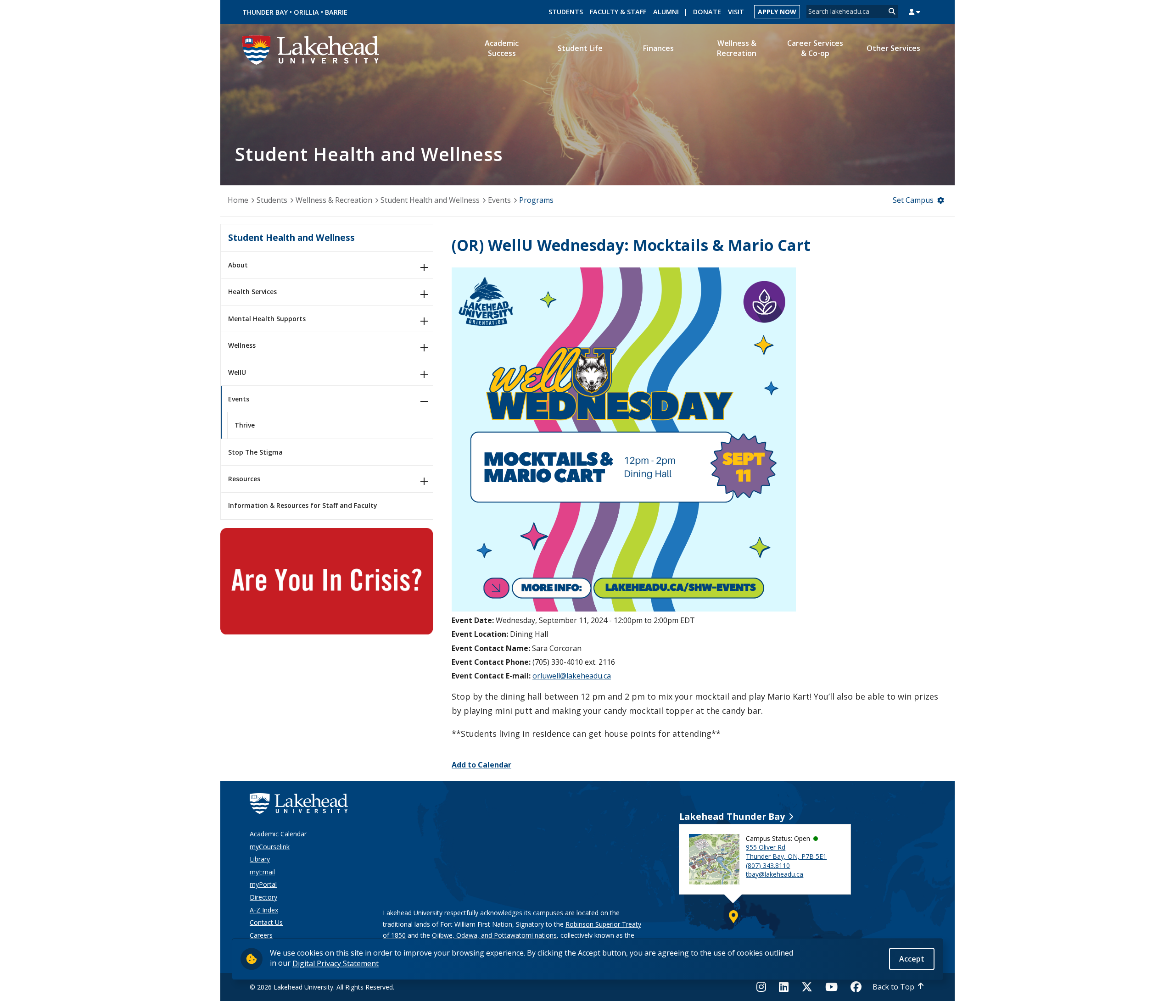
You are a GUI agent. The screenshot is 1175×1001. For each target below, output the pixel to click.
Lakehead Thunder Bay (732, 816)
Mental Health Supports (267, 318)
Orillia (306, 12)
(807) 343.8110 (768, 865)
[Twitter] (807, 987)
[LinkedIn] (783, 987)
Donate (707, 11)
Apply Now (777, 11)
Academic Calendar (278, 833)
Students (565, 11)
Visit (736, 11)
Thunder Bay (265, 12)
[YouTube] (831, 987)
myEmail (262, 872)
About (238, 265)
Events (499, 200)
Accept (911, 958)
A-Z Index (264, 910)
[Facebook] (856, 987)
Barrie (336, 12)
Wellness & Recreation (334, 200)
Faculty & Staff (618, 11)
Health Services (252, 291)
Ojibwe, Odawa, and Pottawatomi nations (494, 935)
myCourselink (270, 846)
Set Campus (913, 200)
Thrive (245, 425)
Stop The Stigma (255, 452)
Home (238, 200)
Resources (244, 478)
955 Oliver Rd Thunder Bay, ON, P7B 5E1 (786, 852)
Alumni (666, 11)
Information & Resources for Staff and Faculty (302, 505)
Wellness (242, 345)
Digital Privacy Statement (335, 963)
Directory (263, 897)
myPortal (263, 884)
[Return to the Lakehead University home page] (311, 49)
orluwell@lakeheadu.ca (571, 676)
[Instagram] (764, 987)
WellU (237, 372)
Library (260, 859)
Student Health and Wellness (430, 200)
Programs (536, 200)
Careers (261, 935)
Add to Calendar (481, 765)
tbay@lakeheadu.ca (774, 874)
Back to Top (893, 987)
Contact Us (266, 922)
